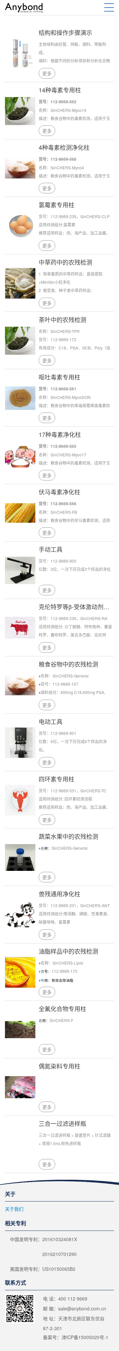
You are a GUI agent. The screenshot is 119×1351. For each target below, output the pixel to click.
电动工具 (50, 721)
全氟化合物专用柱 (62, 1008)
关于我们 (14, 1208)
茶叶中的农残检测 (62, 319)
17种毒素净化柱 (60, 434)
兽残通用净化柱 (59, 893)
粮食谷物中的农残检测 (68, 664)
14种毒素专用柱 (60, 89)
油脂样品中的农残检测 (68, 951)
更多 (47, 73)
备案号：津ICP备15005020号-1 (75, 1337)
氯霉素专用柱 (56, 204)
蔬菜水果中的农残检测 (68, 836)
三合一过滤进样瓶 (62, 1123)
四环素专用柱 (56, 778)
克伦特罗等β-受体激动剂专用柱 (76, 606)
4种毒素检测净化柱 (64, 147)
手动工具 (50, 549)
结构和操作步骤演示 (65, 32)
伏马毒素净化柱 (59, 491)
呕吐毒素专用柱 (59, 377)
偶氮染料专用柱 (59, 1066)
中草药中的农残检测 (65, 262)
